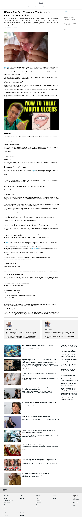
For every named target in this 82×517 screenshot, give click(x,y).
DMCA (74, 505)
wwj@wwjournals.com (76, 499)
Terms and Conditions (76, 502)
